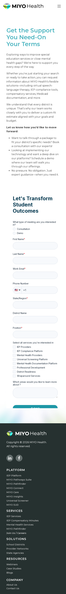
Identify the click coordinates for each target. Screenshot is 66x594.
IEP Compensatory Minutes (22, 520)
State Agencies (15, 553)
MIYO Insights (14, 496)
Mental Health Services (19, 524)
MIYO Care (12, 492)
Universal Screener (17, 500)
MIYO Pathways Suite (19, 479)
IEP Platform (13, 475)
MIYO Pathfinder (16, 483)
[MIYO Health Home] (23, 6)
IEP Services (13, 516)
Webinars (12, 564)
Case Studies (13, 568)
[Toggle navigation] (59, 6)
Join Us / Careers (16, 533)
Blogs (9, 572)
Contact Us (12, 588)
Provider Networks (17, 548)
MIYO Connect (14, 488)
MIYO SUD (12, 504)
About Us (11, 584)
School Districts (15, 544)
